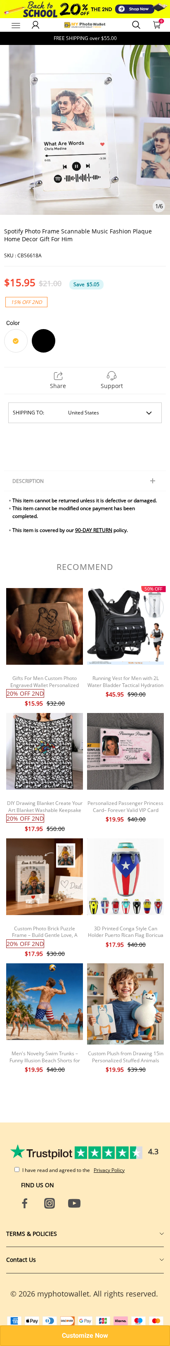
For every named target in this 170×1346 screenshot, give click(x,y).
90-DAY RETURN (93, 530)
